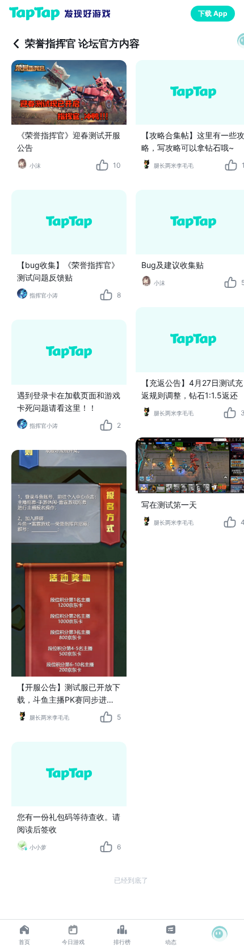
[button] (220, 934)
